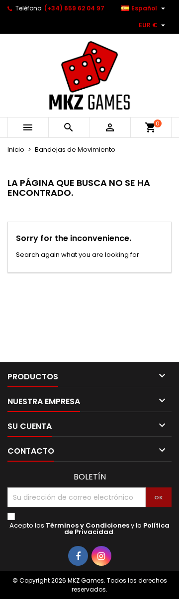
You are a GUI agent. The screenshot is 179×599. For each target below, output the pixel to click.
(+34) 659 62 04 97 (74, 8)
